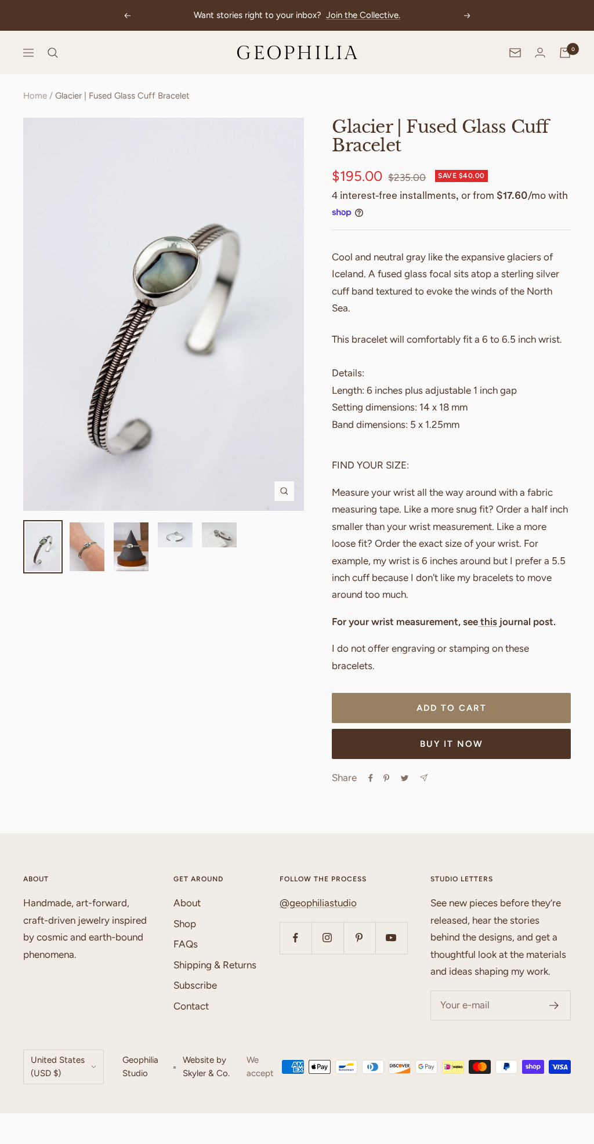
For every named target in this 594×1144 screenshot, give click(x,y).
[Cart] (565, 53)
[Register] (554, 1005)
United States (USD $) (58, 1066)
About (187, 903)
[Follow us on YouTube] (391, 938)
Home (35, 95)
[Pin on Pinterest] (386, 778)
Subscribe (195, 985)
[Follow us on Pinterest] (359, 938)
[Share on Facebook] (370, 778)
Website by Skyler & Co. (206, 1066)
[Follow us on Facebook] (296, 938)
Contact (191, 1006)
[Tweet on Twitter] (405, 778)
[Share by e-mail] (424, 778)
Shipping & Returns (214, 965)
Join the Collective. (363, 15)
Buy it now (451, 744)
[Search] (53, 53)
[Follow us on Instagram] (327, 938)
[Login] (540, 52)
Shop (184, 923)
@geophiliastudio (318, 903)
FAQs (185, 944)
